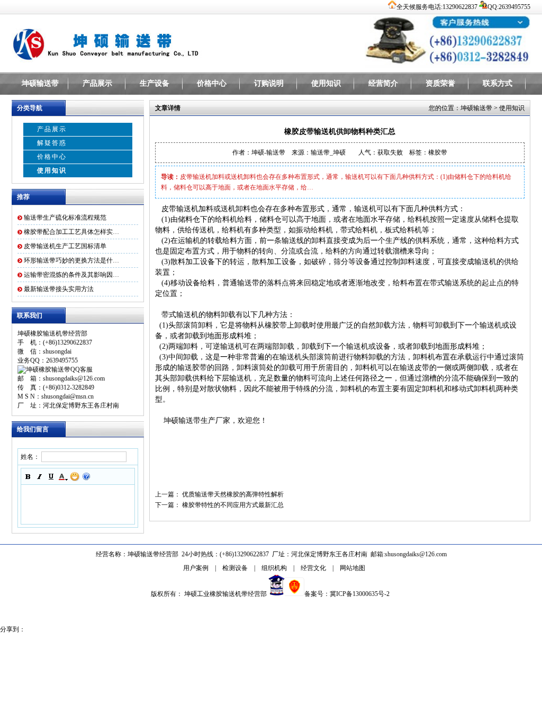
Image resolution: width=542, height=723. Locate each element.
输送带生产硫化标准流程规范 (65, 217)
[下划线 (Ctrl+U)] (51, 476)
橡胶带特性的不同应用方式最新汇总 (233, 505)
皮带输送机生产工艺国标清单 (65, 246)
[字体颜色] (63, 476)
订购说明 (269, 83)
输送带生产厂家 (204, 420)
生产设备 (154, 83)
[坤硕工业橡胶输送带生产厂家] (144, 42)
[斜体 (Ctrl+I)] (39, 476)
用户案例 (196, 568)
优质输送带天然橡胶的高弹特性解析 (233, 494)
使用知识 (326, 83)
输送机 (365, 209)
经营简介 (383, 83)
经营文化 (313, 568)
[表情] (74, 476)
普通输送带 (240, 283)
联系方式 (497, 83)
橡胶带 (276, 325)
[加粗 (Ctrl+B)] (28, 476)
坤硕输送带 (40, 83)
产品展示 (97, 83)
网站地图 (352, 568)
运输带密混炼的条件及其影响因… (71, 274)
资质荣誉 (440, 83)
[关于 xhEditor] (86, 476)
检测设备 (235, 568)
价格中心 (212, 83)
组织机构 (274, 568)
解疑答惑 (52, 143)
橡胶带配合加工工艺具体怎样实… (71, 232)
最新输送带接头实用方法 (59, 289)
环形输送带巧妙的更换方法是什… (71, 260)
